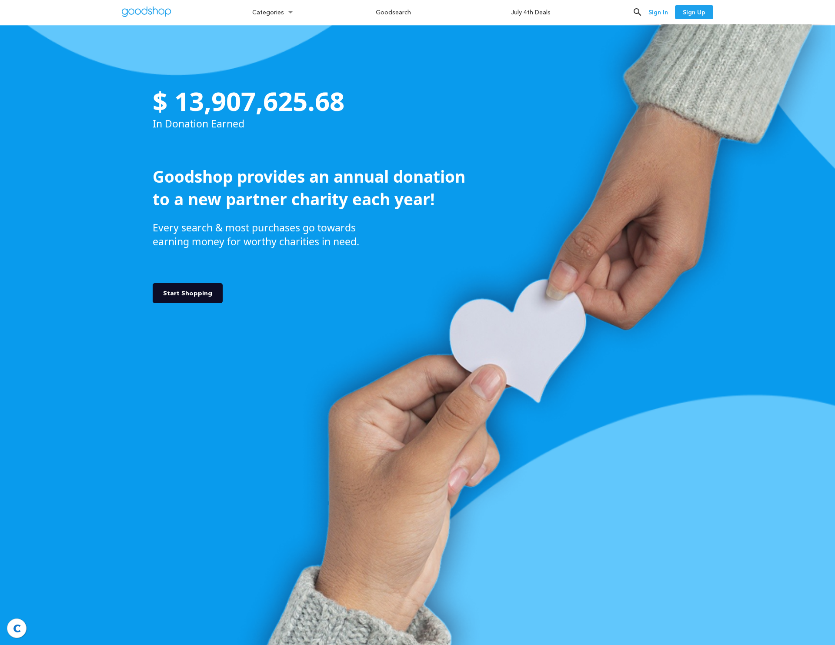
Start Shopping (187, 293)
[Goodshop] (146, 13)
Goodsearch (393, 12)
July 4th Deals (531, 12)
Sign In (658, 12)
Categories (268, 12)
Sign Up (694, 12)
